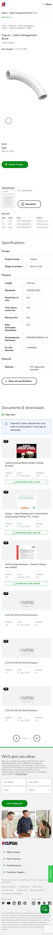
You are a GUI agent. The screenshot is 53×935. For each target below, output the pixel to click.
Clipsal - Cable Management (14, 28)
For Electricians (14, 865)
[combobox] (39, 790)
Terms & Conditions (37, 890)
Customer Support (16, 872)
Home (4, 26)
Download (30, 204)
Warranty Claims (8, 890)
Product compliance (9, 887)
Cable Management (26, 26)
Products (12, 26)
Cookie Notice (24, 887)
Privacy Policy (21, 774)
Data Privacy (37, 887)
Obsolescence (22, 890)
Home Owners (14, 858)
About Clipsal (13, 852)
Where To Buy (16, 164)
